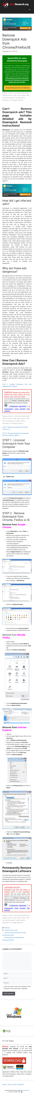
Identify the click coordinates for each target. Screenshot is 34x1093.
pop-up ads (13, 930)
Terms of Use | (12, 1084)
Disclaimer (20, 1084)
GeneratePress (25, 1090)
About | (4, 1084)
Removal (7, 928)
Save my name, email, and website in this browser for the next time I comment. (17, 987)
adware (7, 930)
